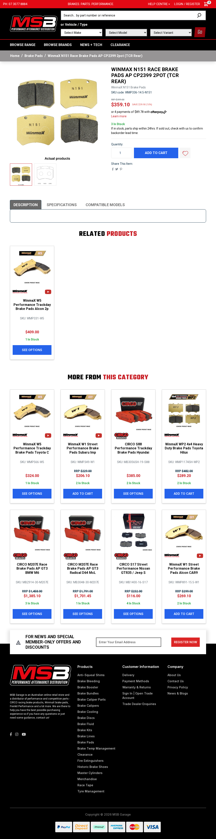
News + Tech (91, 45)
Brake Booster (87, 687)
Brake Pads (85, 742)
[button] (185, 153)
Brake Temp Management (96, 748)
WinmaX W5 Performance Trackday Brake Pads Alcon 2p (32, 305)
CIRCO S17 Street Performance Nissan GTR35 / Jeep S (133, 568)
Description (26, 205)
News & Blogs (177, 693)
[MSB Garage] (33, 23)
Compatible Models (105, 205)
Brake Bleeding (88, 681)
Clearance (120, 45)
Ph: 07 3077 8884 (15, 4)
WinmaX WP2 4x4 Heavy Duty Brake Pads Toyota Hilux (184, 448)
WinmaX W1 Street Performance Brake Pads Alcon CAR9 (184, 568)
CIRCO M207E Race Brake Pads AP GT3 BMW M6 (32, 568)
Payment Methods (135, 681)
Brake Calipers (88, 705)
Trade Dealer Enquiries (139, 704)
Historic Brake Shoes (92, 767)
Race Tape (85, 785)
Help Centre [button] (158, 4)
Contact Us (175, 681)
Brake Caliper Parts (91, 699)
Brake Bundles (88, 693)
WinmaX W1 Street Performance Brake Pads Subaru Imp (83, 448)
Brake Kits (84, 730)
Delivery (128, 675)
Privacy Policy (177, 687)
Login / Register (187, 4)
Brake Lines (86, 736)
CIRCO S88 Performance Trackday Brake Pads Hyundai (133, 448)
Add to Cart (156, 153)
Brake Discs (86, 718)
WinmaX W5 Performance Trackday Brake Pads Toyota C (32, 448)
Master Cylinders (90, 773)
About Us (174, 675)
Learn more (119, 116)
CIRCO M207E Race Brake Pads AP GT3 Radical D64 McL (82, 568)
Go (200, 32)
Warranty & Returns (136, 687)
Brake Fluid (85, 724)
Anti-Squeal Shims (91, 675)
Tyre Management (90, 791)
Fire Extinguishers (90, 760)
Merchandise (87, 779)
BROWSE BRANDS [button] (58, 45)
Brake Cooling (87, 711)
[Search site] (200, 15)
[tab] (25, 204)
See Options (32, 350)
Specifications (62, 205)
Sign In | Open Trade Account (137, 696)
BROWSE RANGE (22, 45)
